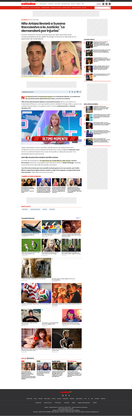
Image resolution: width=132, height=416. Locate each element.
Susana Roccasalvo (46, 96)
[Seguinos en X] (110, 4)
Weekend (72, 398)
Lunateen (97, 398)
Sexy (83, 4)
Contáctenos (58, 402)
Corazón (50, 4)
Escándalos (43, 4)
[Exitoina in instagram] (103, 4)
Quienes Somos (48, 402)
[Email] (80, 92)
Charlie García (66, 7)
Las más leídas (89, 39)
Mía (92, 398)
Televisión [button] (57, 4)
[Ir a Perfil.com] (108, 1)
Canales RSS (38, 402)
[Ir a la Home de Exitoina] (29, 3)
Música (78, 4)
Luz (89, 398)
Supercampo (79, 398)
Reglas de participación (84, 402)
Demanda (52, 209)
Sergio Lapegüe (76, 7)
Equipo (73, 402)
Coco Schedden (35, 7)
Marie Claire (47, 398)
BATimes (103, 398)
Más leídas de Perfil (91, 104)
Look (85, 398)
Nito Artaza (28, 96)
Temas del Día (25, 7)
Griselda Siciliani (56, 7)
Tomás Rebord (45, 7)
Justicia (44, 209)
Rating (84, 7)
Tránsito (95, 402)
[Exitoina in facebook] (106, 4)
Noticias (40, 398)
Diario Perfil (29, 398)
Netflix (73, 4)
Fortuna (53, 398)
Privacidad (66, 402)
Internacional (65, 4)
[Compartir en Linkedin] (77, 92)
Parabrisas (65, 398)
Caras (35, 398)
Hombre (59, 398)
